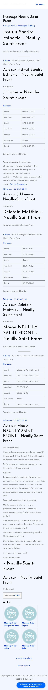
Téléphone (7, 189)
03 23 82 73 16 (20, 299)
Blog (6, 26)
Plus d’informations (18, 184)
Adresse (6, 61)
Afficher (17, 595)
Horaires (7, 106)
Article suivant (23, 666)
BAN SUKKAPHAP (15, 4)
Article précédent (24, 659)
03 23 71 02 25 (20, 421)
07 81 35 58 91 (20, 189)
